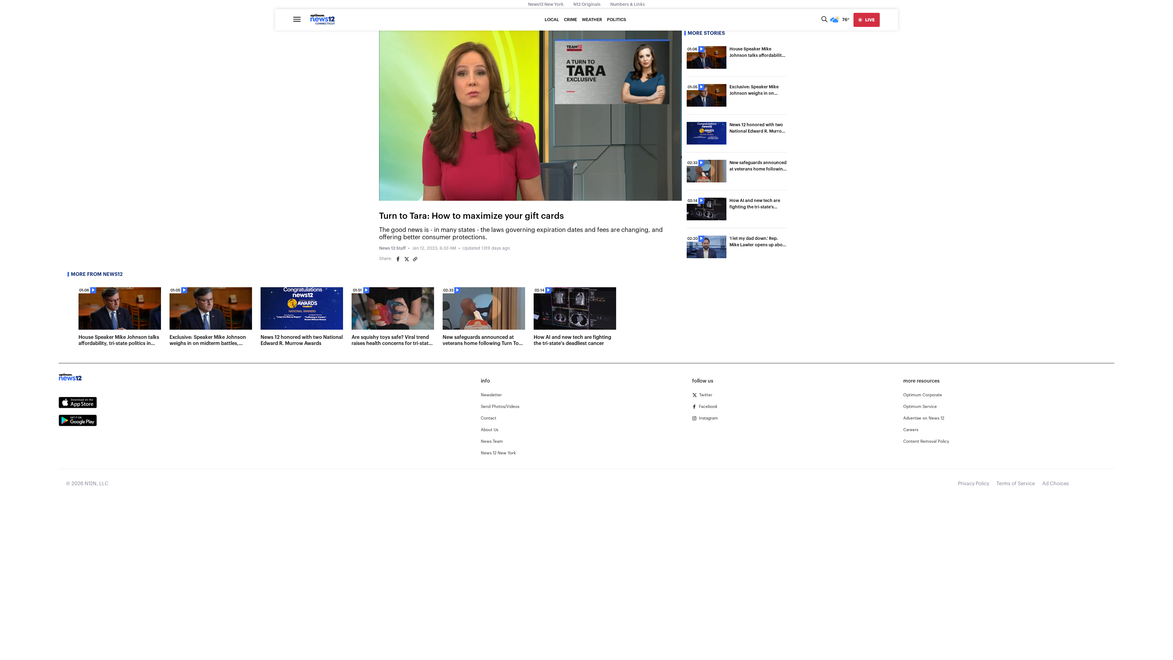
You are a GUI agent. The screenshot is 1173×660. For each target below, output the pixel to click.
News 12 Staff (392, 248)
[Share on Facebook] (398, 259)
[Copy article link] (415, 259)
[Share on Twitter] (406, 259)
